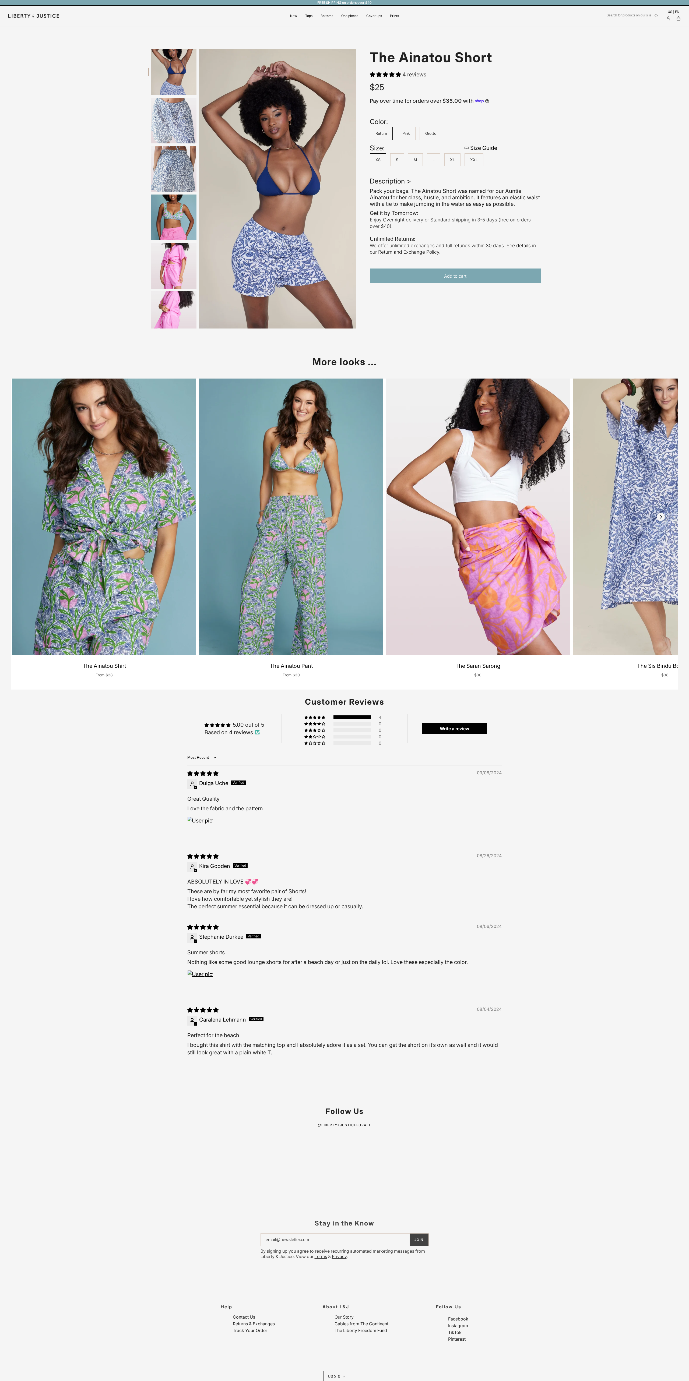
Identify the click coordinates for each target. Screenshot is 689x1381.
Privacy (339, 1256)
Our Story (344, 1317)
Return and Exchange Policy (408, 252)
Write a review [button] (454, 728)
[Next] (661, 517)
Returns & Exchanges (254, 1323)
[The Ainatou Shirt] (104, 517)
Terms (321, 1256)
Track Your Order (250, 1330)
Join (419, 1240)
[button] (386, 74)
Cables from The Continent (361, 1323)
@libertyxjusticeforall (344, 1125)
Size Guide (483, 148)
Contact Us (244, 1317)
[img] (203, 773)
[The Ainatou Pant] (291, 517)
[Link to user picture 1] (200, 829)
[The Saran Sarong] (478, 517)
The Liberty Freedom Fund (361, 1330)
